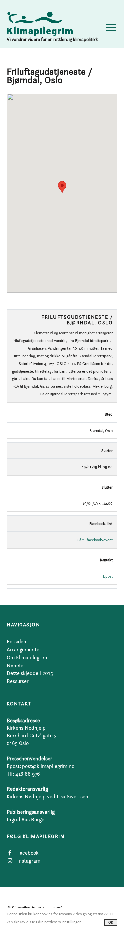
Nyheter (16, 665)
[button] (62, 187)
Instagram (28, 861)
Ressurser (18, 681)
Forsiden (16, 641)
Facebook (28, 853)
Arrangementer (24, 649)
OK (110, 922)
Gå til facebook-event (95, 539)
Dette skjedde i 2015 (30, 673)
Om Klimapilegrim (27, 657)
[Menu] (111, 29)
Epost (108, 576)
